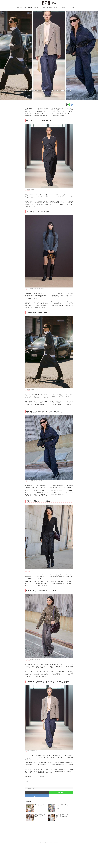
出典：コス (96, 99)
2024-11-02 (27, 95)
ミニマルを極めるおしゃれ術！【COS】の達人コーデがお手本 (48, 90)
